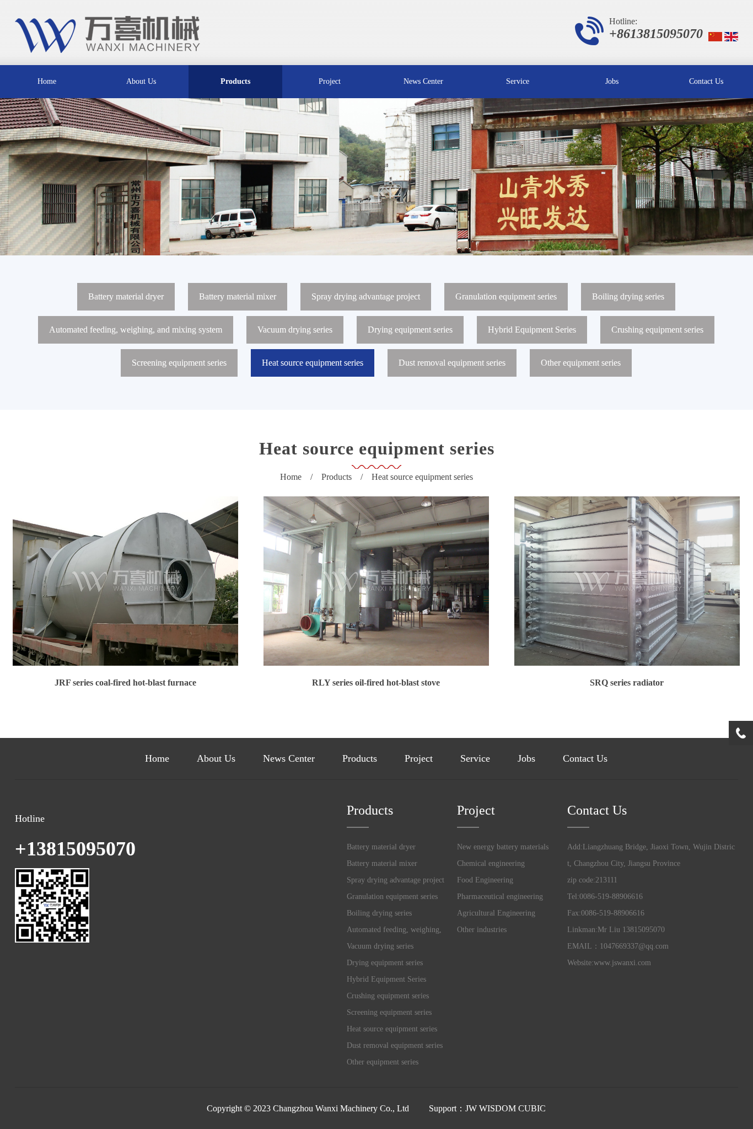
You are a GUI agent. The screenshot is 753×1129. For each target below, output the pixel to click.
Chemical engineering (491, 863)
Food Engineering (485, 880)
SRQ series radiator (627, 682)
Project (330, 81)
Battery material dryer (126, 296)
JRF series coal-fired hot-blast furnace (125, 682)
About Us (141, 81)
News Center (423, 81)
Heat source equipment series (312, 362)
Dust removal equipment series (452, 362)
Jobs (611, 81)
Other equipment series (581, 362)
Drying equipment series (410, 329)
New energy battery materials (502, 847)
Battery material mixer (237, 296)
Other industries (482, 929)
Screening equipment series (179, 362)
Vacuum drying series (294, 329)
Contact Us (706, 81)
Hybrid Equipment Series (532, 329)
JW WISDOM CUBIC (505, 1108)
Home (46, 81)
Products (235, 81)
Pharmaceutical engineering (500, 896)
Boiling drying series (628, 296)
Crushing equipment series (657, 329)
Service (517, 81)
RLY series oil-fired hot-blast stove (376, 682)
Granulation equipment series (506, 296)
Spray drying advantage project (365, 296)
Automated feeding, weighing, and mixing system (135, 329)
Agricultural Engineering (496, 913)
